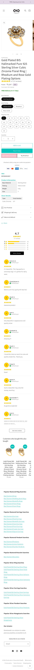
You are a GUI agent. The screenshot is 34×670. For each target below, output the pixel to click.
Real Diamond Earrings (11, 516)
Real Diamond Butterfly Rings (13, 501)
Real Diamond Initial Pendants (13, 544)
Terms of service (17, 663)
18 (10, 126)
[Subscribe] (28, 644)
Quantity (3, 135)
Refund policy (28, 660)
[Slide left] (13, 54)
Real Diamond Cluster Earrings (13, 529)
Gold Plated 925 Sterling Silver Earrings (16, 592)
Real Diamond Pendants (11, 541)
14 (16, 122)
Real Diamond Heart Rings (12, 506)
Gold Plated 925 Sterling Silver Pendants (16, 607)
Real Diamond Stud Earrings (13, 519)
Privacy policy (8, 663)
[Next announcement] (30, 2)
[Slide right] (21, 54)
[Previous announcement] (3, 2)
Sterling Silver (7, 99)
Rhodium (19, 106)
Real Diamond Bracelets (11, 557)
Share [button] (5, 223)
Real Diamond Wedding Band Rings (15, 498)
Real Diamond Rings (10, 496)
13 (10, 122)
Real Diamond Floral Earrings (13, 526)
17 (4, 126)
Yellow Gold (7, 106)
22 (4, 131)
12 (4, 122)
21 (29, 126)
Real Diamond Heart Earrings (13, 524)
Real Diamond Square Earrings (13, 531)
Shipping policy (27, 663)
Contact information (18, 666)
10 (20, 118)
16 (29, 122)
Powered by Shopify (18, 660)
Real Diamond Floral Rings (12, 504)
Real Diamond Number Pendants (14, 547)
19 (16, 126)
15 (22, 122)
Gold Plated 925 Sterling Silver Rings (15, 567)
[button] (4, 11)
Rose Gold (6, 111)
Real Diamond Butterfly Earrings (14, 521)
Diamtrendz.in (9, 660)
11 (26, 118)
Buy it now (17, 151)
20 (23, 126)
